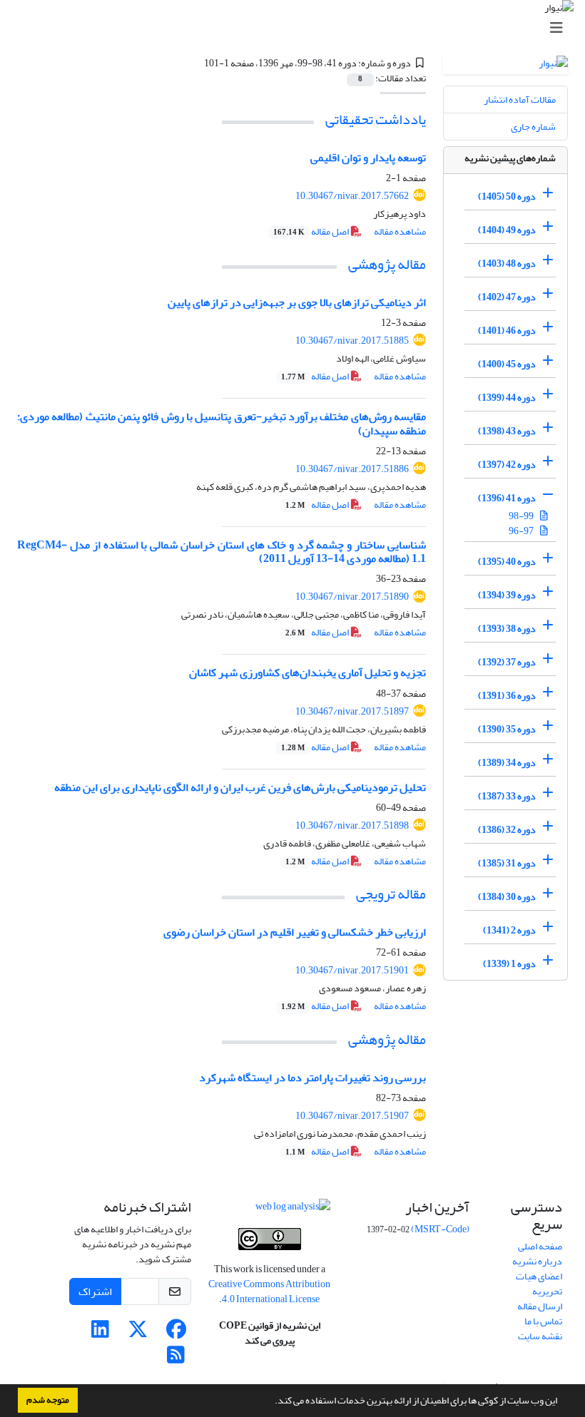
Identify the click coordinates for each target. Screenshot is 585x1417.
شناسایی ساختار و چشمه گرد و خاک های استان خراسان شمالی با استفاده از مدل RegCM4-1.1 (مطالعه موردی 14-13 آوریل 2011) (221, 551)
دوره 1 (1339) (509, 963)
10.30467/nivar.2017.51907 (352, 1115)
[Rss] (176, 1359)
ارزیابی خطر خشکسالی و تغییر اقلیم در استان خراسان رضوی (294, 932)
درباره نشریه (537, 1261)
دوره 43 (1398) (507, 431)
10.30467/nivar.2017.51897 (352, 711)
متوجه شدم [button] (47, 1399)
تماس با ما (543, 1321)
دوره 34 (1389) (507, 762)
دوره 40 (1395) (507, 561)
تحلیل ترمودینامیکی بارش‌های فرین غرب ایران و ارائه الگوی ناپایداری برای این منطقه (240, 787)
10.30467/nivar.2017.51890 (352, 596)
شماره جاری (533, 126)
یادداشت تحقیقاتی (375, 119)
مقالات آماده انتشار (520, 99)
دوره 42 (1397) (507, 464)
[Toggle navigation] (297, 28)
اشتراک (95, 1291)
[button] (271, 1402)
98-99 (522, 516)
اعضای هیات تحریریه (539, 1284)
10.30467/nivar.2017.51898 (352, 825)
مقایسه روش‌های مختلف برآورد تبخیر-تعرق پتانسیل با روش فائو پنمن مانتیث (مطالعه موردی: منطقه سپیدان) (221, 423)
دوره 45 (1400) (507, 364)
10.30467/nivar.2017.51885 (352, 340)
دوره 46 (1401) (507, 330)
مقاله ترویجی (391, 894)
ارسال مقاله (539, 1306)
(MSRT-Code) (440, 1229)
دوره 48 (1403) (507, 263)
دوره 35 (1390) (507, 729)
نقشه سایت (540, 1336)
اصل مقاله (311, 231)
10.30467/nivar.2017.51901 (352, 970)
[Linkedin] (100, 1333)
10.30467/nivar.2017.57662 (352, 195)
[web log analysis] (292, 1209)
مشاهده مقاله (400, 231)
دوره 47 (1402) (507, 297)
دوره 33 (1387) (507, 796)
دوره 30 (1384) (507, 896)
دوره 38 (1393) (507, 628)
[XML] (195, 63)
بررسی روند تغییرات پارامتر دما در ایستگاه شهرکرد (312, 1077)
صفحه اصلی (540, 1246)
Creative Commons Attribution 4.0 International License (269, 1291)
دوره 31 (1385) (507, 863)
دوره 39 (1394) (507, 595)
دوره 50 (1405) (507, 196)
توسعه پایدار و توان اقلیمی (368, 157)
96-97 (522, 531)
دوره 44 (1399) (507, 397)
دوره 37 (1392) (507, 662)
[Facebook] (176, 1333)
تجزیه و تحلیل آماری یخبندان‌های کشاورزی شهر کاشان (307, 672)
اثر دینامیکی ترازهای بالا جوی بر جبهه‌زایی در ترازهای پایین (297, 302)
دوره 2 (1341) (509, 930)
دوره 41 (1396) (507, 498)
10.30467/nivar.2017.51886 (352, 469)
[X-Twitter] (138, 1333)
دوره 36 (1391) (507, 695)
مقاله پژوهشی (387, 264)
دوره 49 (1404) (507, 230)
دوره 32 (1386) (507, 829)
